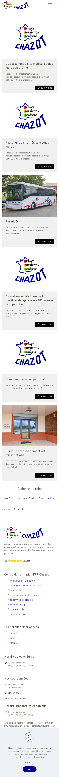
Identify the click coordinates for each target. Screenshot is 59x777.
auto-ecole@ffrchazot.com (19, 698)
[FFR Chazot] (15, 5)
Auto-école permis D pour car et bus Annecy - (24, 723)
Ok (29, 769)
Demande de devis (17, 614)
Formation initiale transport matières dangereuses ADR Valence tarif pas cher (29, 300)
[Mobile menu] (50, 4)
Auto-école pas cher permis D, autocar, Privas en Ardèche (29, 498)
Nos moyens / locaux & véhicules (24, 585)
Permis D (12, 222)
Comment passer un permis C (25, 379)
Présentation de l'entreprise (21, 580)
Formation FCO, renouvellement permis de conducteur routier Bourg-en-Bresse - (29, 726)
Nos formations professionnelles (24, 595)
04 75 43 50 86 (14, 693)
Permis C (12, 633)
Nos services (14, 590)
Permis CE (13, 638)
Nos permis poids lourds (20, 600)
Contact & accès (16, 609)
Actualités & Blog (16, 604)
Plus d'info (29, 762)
